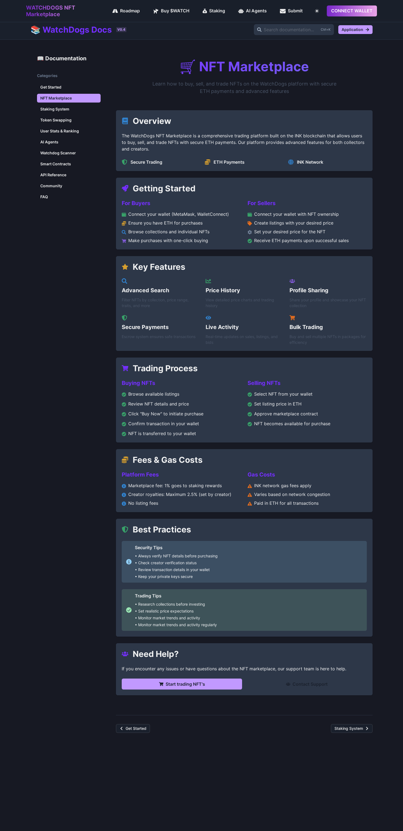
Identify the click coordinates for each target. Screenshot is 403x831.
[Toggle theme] (316, 10)
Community (51, 185)
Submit (295, 10)
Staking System (54, 109)
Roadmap (130, 10)
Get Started (50, 87)
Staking (217, 10)
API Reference (53, 174)
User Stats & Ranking (59, 131)
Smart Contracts (55, 163)
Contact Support (310, 684)
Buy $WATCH (175, 10)
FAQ (44, 196)
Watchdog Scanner (58, 153)
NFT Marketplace (56, 98)
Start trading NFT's (185, 684)
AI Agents (256, 10)
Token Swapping (56, 120)
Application (352, 29)
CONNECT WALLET (352, 10)
